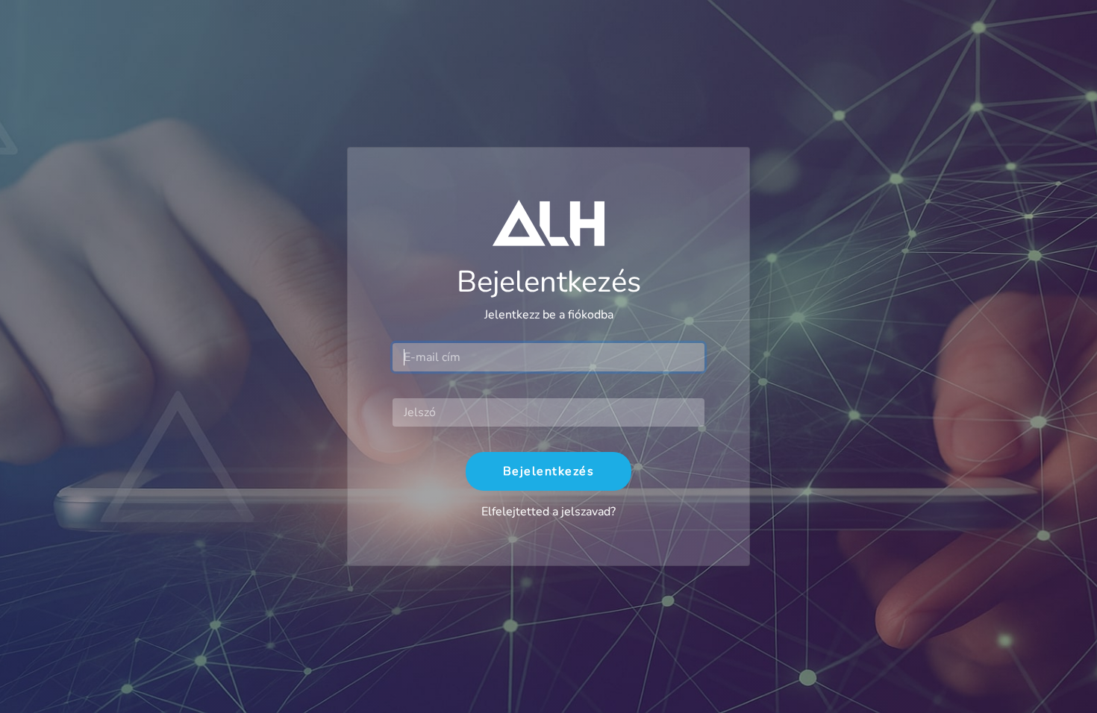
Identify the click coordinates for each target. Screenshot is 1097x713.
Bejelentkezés (549, 471)
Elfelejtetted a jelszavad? (548, 511)
